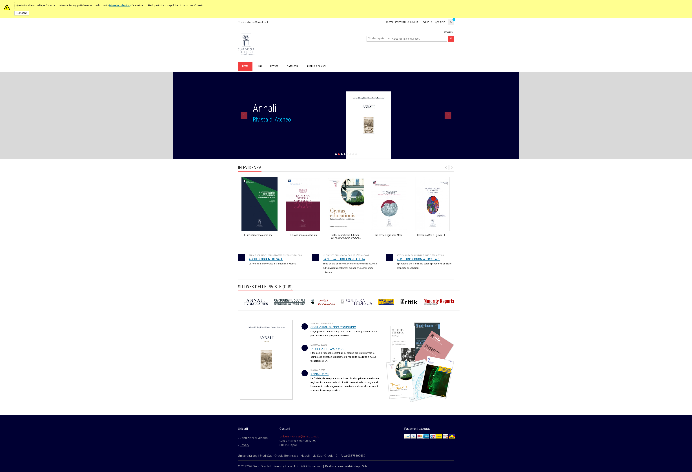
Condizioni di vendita (254, 438)
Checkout (412, 22)
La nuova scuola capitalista (303, 235)
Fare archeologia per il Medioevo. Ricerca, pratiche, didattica (390, 235)
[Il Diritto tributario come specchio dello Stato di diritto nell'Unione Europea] (259, 204)
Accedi (389, 22)
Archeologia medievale (266, 259)
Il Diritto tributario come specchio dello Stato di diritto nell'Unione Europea (261, 235)
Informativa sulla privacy (119, 5)
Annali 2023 (319, 374)
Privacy (244, 445)
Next (451, 167)
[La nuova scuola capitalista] (303, 204)
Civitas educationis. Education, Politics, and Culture (347, 236)
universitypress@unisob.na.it (254, 22)
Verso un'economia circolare (418, 259)
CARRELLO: (428, 22)
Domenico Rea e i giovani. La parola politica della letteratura (434, 235)
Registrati (400, 22)
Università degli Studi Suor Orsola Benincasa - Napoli (274, 456)
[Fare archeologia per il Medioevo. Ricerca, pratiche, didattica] (389, 204)
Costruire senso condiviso (333, 327)
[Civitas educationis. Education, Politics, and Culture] (346, 204)
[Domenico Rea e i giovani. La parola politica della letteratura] (432, 204)
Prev (446, 167)
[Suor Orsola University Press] (246, 43)
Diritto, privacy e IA (326, 348)
